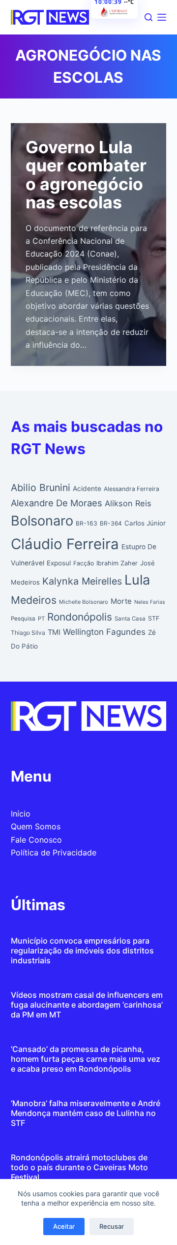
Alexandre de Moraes (56, 502)
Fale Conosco (36, 840)
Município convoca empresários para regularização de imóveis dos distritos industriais (82, 950)
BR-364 (111, 523)
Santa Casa (130, 618)
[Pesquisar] (148, 17)
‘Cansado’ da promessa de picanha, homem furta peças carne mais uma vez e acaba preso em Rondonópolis (85, 1059)
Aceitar (64, 1226)
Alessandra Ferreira (131, 488)
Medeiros (34, 599)
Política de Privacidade (53, 852)
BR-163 (86, 523)
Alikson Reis (128, 503)
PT (41, 618)
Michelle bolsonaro (83, 601)
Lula (137, 580)
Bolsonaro (42, 521)
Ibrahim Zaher (117, 563)
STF (153, 618)
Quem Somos (35, 826)
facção (83, 563)
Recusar (111, 1226)
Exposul (59, 563)
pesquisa (23, 618)
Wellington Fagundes (104, 632)
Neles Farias (149, 602)
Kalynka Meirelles (82, 581)
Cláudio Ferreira (65, 544)
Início (20, 814)
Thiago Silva (28, 632)
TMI (54, 632)
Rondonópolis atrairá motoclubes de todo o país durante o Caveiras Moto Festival (79, 1167)
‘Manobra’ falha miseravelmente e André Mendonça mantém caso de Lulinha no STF (85, 1113)
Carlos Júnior (145, 523)
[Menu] (161, 17)
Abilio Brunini (40, 487)
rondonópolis (79, 617)
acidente (87, 488)
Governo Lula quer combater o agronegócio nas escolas (86, 174)
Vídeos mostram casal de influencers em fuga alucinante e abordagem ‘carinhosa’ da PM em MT (87, 1004)
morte (121, 601)
